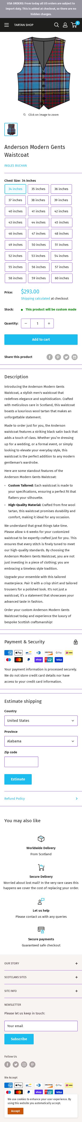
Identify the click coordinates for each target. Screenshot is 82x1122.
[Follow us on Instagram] (24, 1064)
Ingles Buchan (15, 166)
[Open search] (56, 25)
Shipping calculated (35, 298)
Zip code (10, 752)
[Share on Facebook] (50, 357)
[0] (74, 25)
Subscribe (19, 1039)
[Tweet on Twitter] (66, 357)
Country (10, 711)
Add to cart (41, 339)
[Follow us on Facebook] (7, 1064)
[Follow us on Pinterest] (32, 1064)
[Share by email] (75, 357)
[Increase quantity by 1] (49, 323)
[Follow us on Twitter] (16, 1064)
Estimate (18, 779)
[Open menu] (6, 25)
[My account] (65, 25)
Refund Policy (14, 799)
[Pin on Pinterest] (58, 357)
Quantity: (11, 323)
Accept (15, 1111)
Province (10, 732)
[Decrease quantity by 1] (25, 323)
